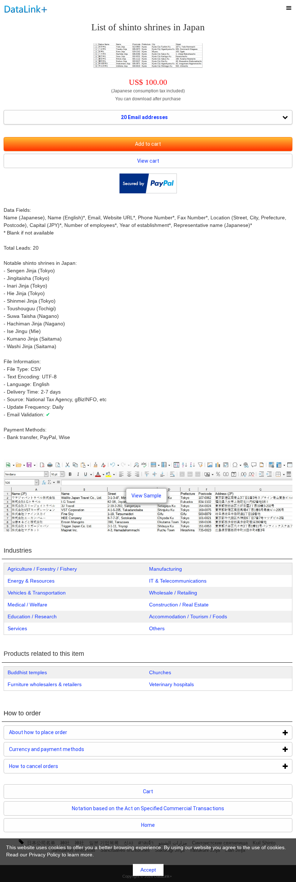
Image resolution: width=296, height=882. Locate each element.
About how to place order (67, 732)
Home (148, 825)
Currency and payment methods (75, 749)
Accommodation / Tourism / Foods (188, 616)
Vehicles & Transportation (37, 593)
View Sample (146, 496)
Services (17, 628)
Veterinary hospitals (171, 684)
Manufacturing (165, 569)
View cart (148, 161)
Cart (148, 791)
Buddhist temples (27, 672)
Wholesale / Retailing (173, 593)
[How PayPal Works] (148, 191)
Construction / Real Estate (179, 604)
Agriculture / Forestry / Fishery (42, 569)
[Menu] (289, 8)
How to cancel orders (62, 766)
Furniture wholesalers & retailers (45, 684)
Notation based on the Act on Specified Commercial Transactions (148, 808)
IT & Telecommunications (177, 581)
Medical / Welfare (27, 604)
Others (157, 628)
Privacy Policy (44, 854)
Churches (160, 672)
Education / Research (32, 616)
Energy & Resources (31, 581)
